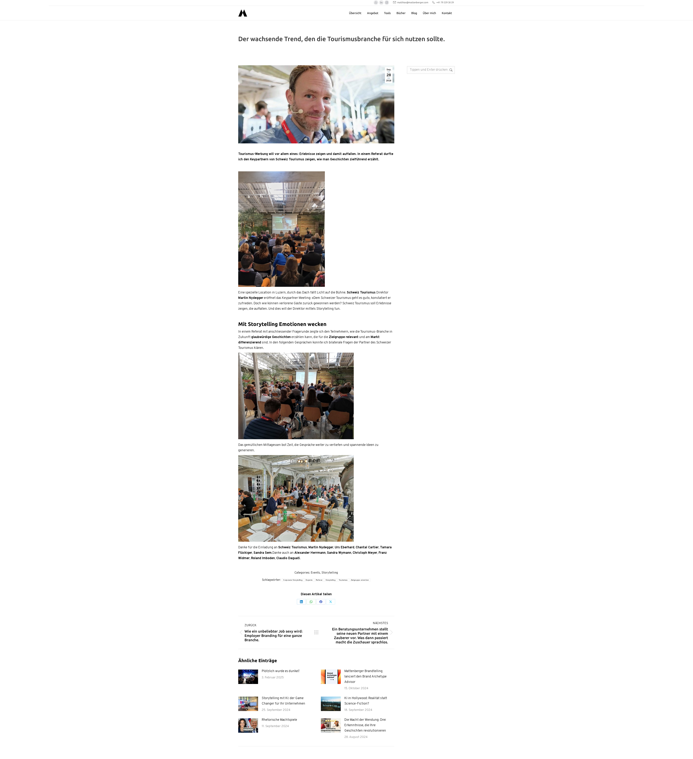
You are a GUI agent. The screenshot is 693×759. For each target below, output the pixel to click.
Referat (319, 580)
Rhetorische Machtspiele (279, 720)
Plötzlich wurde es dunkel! (280, 671)
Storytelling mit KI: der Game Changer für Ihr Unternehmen (283, 701)
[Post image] (248, 677)
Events (315, 573)
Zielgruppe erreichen (360, 580)
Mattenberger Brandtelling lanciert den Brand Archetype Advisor (365, 676)
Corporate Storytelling (292, 580)
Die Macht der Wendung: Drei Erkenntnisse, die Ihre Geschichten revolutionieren (365, 725)
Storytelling (329, 573)
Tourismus (343, 580)
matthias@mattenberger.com (412, 2)
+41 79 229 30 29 (445, 2)
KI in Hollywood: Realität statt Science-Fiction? (365, 701)
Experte (309, 580)
